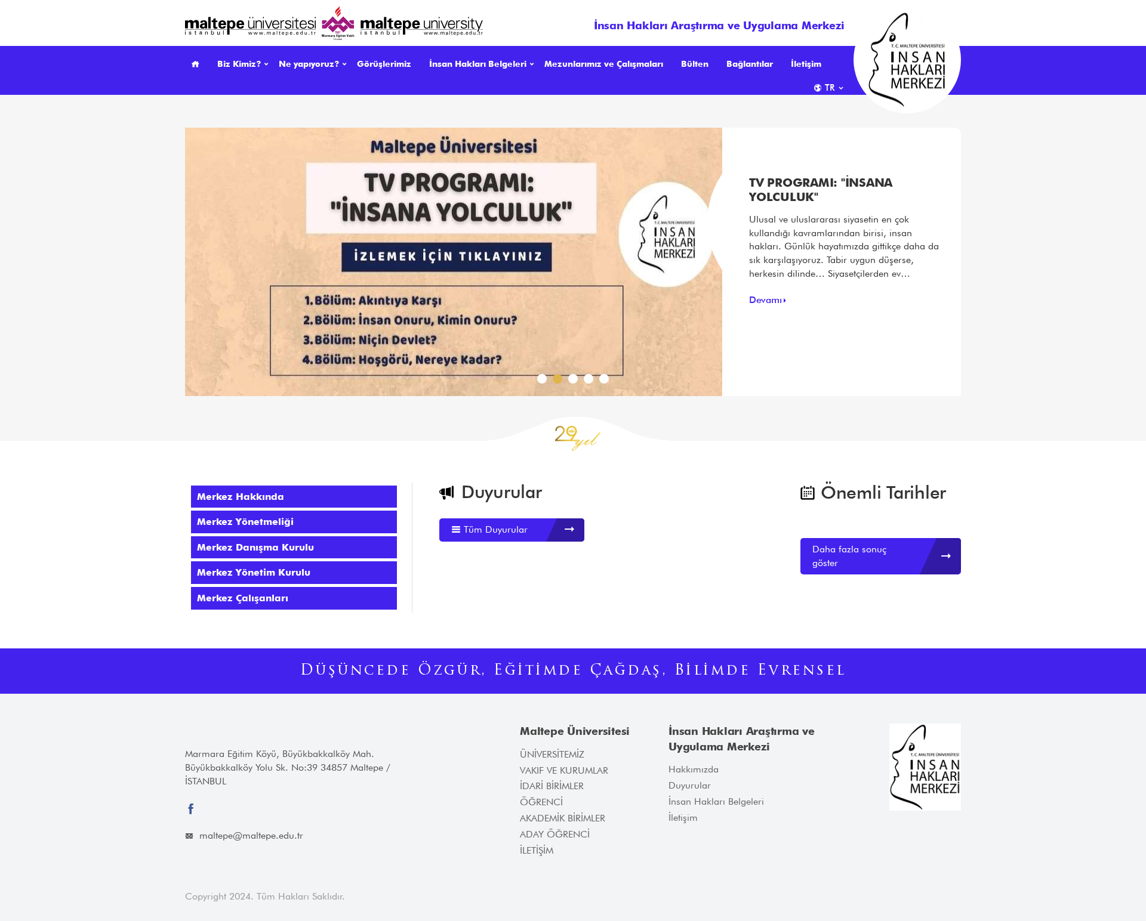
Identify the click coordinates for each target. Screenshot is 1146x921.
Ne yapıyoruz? (309, 64)
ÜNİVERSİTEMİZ (552, 754)
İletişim (806, 64)
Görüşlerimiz (384, 64)
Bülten (694, 64)
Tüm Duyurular (494, 529)
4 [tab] (591, 382)
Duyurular (689, 785)
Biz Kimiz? (239, 64)
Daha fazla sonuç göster (849, 555)
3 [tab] (575, 382)
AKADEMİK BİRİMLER (562, 818)
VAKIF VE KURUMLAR (564, 770)
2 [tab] (559, 382)
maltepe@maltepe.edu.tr (251, 835)
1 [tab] (544, 382)
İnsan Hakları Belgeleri (477, 64)
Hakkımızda (693, 769)
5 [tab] (606, 382)
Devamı (765, 299)
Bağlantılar (749, 64)
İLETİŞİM (536, 850)
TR (829, 87)
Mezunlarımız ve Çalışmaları (603, 64)
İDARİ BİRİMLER (552, 786)
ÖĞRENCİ (541, 802)
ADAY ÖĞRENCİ (555, 834)
